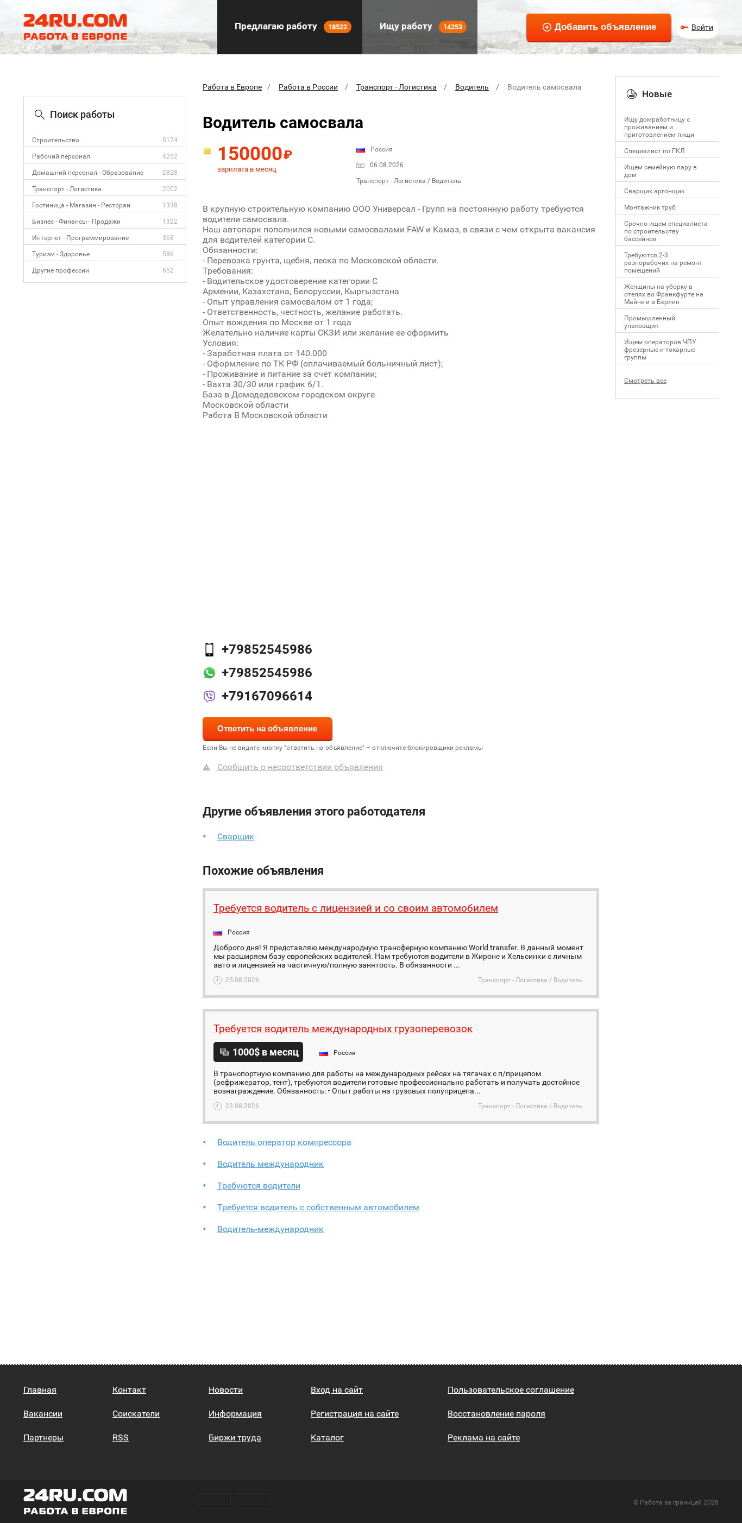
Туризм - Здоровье (61, 254)
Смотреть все (645, 380)
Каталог (327, 1437)
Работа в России (308, 87)
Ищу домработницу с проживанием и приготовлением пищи (659, 127)
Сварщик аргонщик (654, 191)
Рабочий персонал (61, 156)
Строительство (55, 140)
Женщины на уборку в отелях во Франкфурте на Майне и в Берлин (663, 294)
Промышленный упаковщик (649, 322)
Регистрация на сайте (355, 1413)
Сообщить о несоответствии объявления (300, 767)
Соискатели (136, 1413)
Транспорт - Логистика (67, 189)
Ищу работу (420, 26)
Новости (226, 1390)
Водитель (472, 87)
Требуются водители (258, 1185)
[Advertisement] (401, 517)
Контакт (129, 1390)
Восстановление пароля (496, 1413)
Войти (702, 27)
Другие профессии (60, 270)
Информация (235, 1413)
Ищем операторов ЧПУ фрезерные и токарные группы (660, 349)
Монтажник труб (650, 207)
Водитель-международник (270, 1229)
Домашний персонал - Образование (87, 172)
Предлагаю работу (289, 26)
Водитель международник (270, 1164)
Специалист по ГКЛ (654, 151)
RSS (120, 1437)
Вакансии (42, 1413)
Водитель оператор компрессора (284, 1142)
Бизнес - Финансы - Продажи (76, 221)
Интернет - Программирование (80, 238)
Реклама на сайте (484, 1437)
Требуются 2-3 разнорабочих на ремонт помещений (663, 262)
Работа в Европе (232, 87)
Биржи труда (235, 1437)
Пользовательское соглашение (511, 1390)
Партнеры (43, 1437)
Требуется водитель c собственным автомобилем (318, 1207)
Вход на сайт (337, 1390)
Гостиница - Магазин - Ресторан (81, 205)
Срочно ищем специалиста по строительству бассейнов (666, 231)
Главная (39, 1390)
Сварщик (235, 836)
